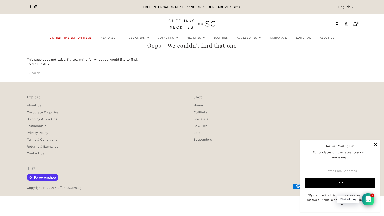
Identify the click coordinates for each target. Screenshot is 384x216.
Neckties (194, 37)
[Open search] (337, 24)
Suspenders (203, 139)
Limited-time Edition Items (71, 37)
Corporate (278, 37)
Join (340, 183)
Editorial (303, 37)
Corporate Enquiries (42, 112)
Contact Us (35, 153)
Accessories (247, 37)
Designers (137, 37)
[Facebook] (30, 7)
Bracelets (201, 119)
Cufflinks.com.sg (68, 188)
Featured (109, 37)
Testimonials (36, 126)
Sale (197, 133)
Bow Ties (221, 37)
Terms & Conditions (42, 139)
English (344, 7)
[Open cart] (355, 24)
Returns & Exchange (42, 146)
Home (198, 105)
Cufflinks (166, 37)
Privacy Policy (37, 133)
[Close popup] (375, 144)
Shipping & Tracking (42, 119)
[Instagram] (35, 7)
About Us (327, 37)
